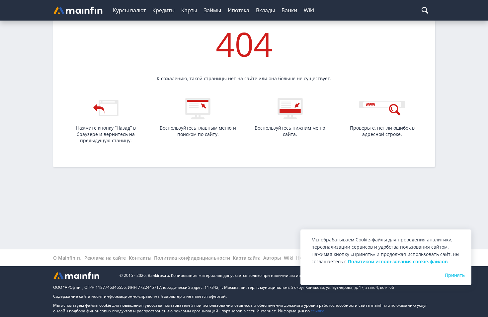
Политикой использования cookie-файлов (397, 261)
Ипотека (238, 10)
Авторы (272, 258)
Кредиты (163, 10)
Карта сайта (247, 258)
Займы (212, 10)
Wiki (309, 10)
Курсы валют (129, 10)
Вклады (265, 10)
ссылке (317, 311)
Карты (189, 10)
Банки (289, 10)
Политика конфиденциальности (192, 258)
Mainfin (83, 275)
